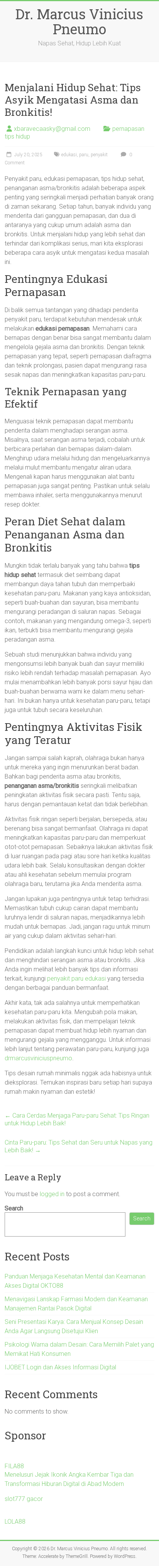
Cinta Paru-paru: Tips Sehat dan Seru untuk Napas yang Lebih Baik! (78, 1146)
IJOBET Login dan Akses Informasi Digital (60, 1367)
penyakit (99, 154)
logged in (52, 1194)
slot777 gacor (24, 1498)
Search (14, 1208)
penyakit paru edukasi (76, 978)
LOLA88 (15, 1521)
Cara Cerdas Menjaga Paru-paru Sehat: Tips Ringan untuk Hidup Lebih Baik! (77, 1119)
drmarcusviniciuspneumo (38, 1058)
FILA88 (14, 1466)
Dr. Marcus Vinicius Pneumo (79, 21)
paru (83, 154)
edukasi (69, 154)
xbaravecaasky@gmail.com (52, 128)
